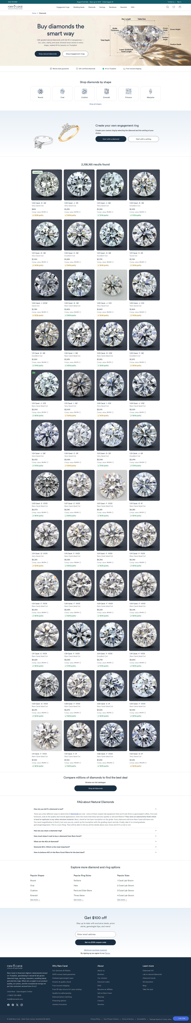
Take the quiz (148, 989)
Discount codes (103, 982)
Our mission (102, 978)
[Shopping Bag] (180, 7)
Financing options (59, 1000)
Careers (100, 1000)
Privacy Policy (95, 1019)
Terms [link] (107, 953)
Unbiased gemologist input (62, 978)
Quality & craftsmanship (61, 993)
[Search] (167, 7)
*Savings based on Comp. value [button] (160, 1019)
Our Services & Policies (61, 970)
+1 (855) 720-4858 (14, 995)
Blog (144, 985)
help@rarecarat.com (15, 999)
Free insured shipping (60, 985)
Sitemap (100, 997)
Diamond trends (149, 978)
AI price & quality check (61, 982)
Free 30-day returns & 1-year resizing (66, 989)
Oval (32, 885)
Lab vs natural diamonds (152, 974)
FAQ (99, 985)
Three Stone (79, 895)
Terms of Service (128, 1019)
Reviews (100, 974)
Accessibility (141, 1019)
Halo (76, 885)
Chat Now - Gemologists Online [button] (19, 991)
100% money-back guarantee (63, 974)
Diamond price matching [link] (62, 997)
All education (148, 982)
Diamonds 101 (148, 970)
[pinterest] (12, 1005)
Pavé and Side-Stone (83, 890)
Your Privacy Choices (111, 1019)
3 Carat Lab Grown (125, 890)
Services (100, 1004)
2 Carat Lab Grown (125, 885)
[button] (95, 809)
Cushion (33, 890)
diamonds (75, 814)
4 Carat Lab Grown (125, 895)
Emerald (33, 895)
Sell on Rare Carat (104, 993)
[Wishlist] (173, 7)
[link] (12, 2)
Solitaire (77, 880)
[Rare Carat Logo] (15, 7)
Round (33, 880)
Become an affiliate (105, 989)
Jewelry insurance (59, 1004)
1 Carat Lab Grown (125, 880)
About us (101, 970)
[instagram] (21, 1005)
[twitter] (17, 1005)
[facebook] (8, 1005)
